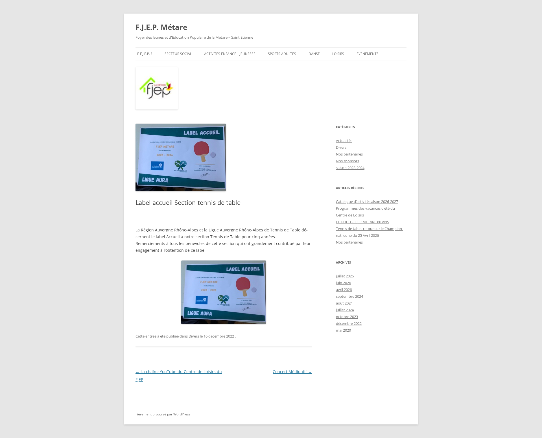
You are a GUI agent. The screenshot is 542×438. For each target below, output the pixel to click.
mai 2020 (343, 330)
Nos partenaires (349, 154)
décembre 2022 (349, 323)
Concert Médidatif (292, 371)
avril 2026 (344, 289)
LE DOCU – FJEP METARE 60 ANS (362, 221)
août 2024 (344, 303)
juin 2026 (343, 282)
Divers (194, 336)
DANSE (314, 53)
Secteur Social (178, 53)
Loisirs (338, 53)
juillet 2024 (345, 309)
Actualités (344, 140)
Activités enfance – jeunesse (229, 53)
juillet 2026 (345, 276)
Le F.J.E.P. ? (144, 53)
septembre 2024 (349, 296)
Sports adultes (282, 53)
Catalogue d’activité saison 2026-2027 (367, 201)
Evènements (368, 53)
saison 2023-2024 (350, 167)
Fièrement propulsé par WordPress (163, 414)
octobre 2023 (347, 316)
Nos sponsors (347, 160)
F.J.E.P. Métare (161, 27)
